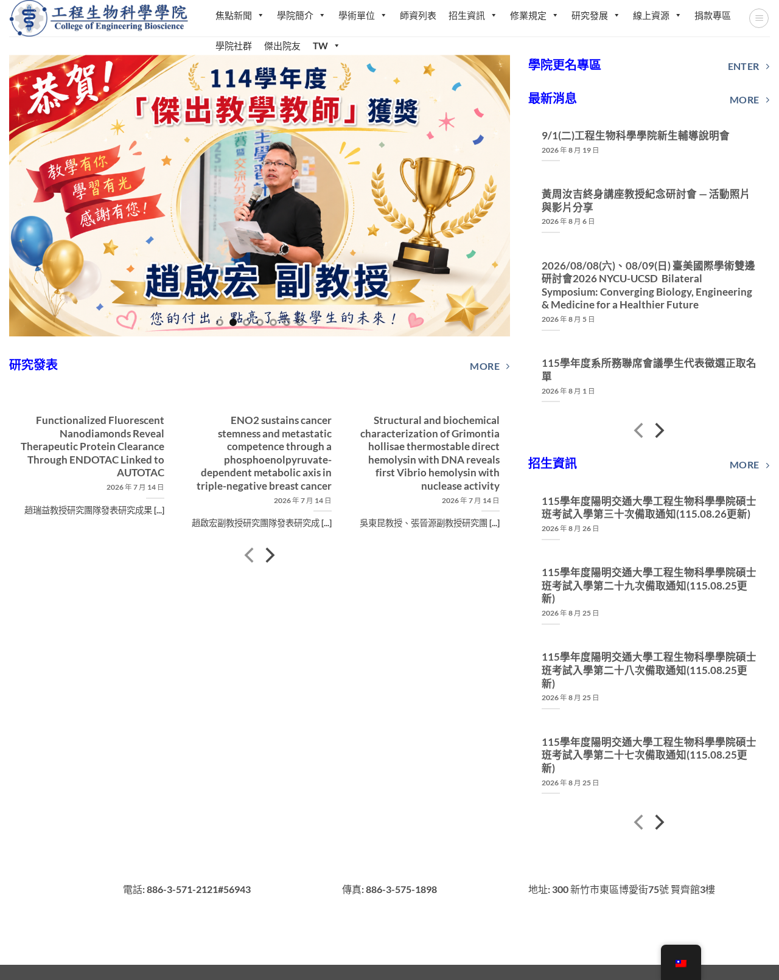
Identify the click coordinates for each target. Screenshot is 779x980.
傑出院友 (282, 45)
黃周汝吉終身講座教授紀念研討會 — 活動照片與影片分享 (646, 201)
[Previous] (35, 195)
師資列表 (418, 15)
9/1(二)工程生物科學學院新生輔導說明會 (636, 136)
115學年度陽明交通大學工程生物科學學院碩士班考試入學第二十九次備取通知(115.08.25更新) (649, 585)
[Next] (485, 195)
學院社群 (233, 45)
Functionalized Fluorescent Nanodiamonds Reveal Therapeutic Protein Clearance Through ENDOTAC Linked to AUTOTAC (92, 446)
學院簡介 (295, 15)
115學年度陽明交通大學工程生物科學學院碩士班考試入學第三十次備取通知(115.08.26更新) (649, 508)
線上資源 (651, 15)
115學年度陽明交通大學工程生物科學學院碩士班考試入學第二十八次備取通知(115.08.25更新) (649, 670)
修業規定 (528, 15)
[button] (759, 18)
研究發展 (589, 15)
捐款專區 (712, 15)
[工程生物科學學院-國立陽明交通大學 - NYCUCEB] (100, 18)
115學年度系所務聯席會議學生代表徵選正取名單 (649, 370)
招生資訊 (467, 15)
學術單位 (356, 15)
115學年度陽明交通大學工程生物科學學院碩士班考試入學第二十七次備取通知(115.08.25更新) (649, 755)
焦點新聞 (233, 15)
